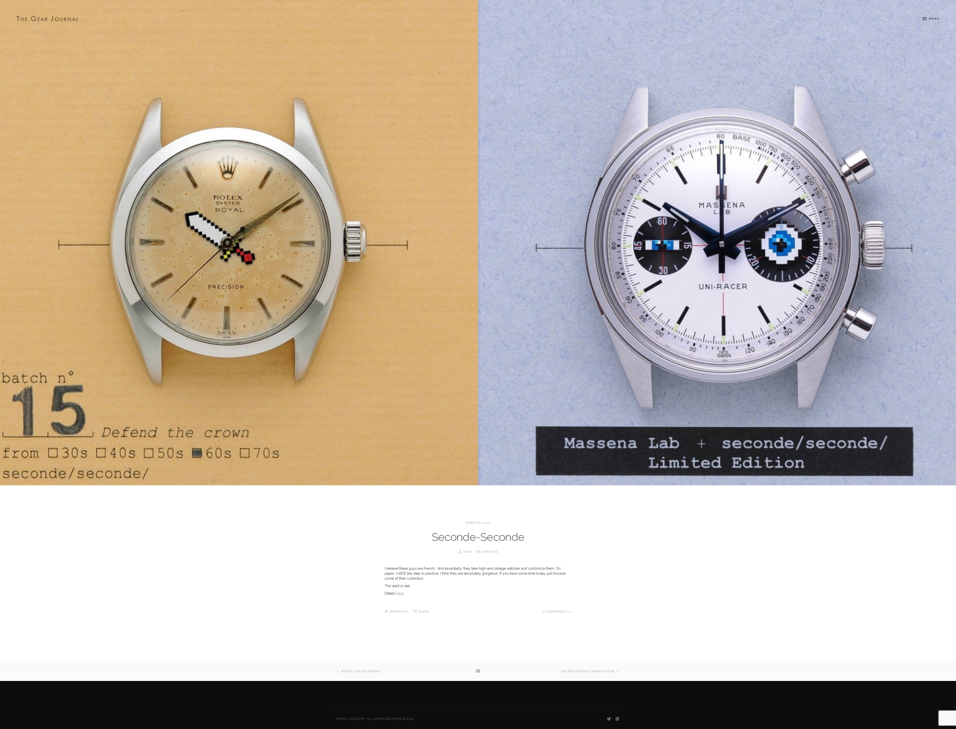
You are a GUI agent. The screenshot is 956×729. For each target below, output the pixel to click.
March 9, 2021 (478, 522)
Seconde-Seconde (478, 537)
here (400, 593)
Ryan (467, 552)
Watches (490, 552)
